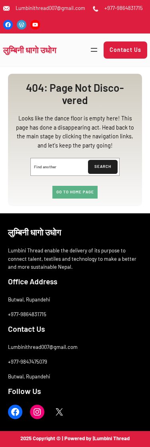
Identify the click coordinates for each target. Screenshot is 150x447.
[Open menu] (94, 50)
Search (102, 166)
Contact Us (125, 49)
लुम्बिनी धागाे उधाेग (29, 50)
